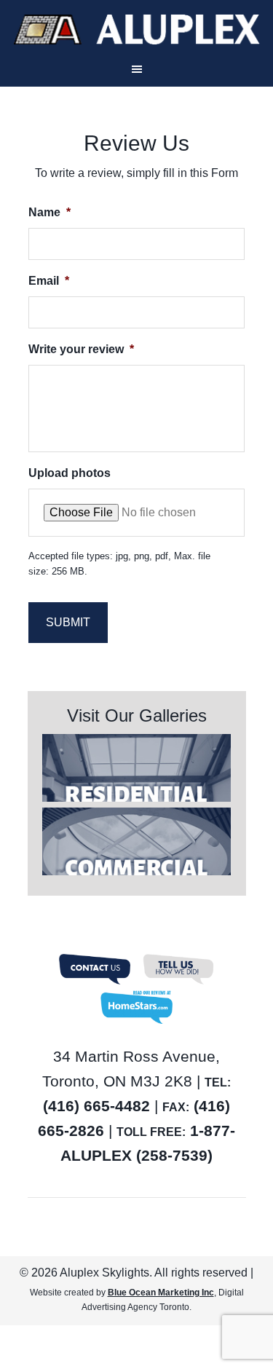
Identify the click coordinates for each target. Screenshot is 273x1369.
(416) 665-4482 (96, 1105)
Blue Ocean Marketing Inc (161, 1292)
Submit (68, 622)
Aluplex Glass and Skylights (136, 29)
